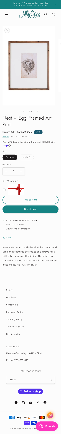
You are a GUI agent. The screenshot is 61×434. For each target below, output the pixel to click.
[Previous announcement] (6, 4)
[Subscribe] (51, 380)
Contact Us (12, 304)
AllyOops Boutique (25, 428)
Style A (10, 157)
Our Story (11, 297)
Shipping (6, 136)
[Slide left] (23, 111)
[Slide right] (37, 111)
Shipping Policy (14, 319)
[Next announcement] (55, 4)
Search (9, 290)
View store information (18, 228)
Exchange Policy (14, 312)
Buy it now (30, 209)
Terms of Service (15, 326)
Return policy (13, 334)
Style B (28, 158)
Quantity (7, 164)
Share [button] (9, 237)
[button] (6, 14)
